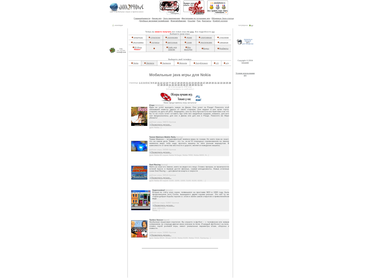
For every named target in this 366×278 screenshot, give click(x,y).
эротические (206, 42)
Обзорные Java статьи (223, 18)
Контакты (206, 21)
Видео (206, 48)
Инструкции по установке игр (196, 18)
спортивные (206, 37)
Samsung (166, 63)
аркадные (138, 37)
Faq (199, 21)
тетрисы (155, 42)
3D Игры (138, 47)
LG (217, 63)
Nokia (135, 63)
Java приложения (171, 18)
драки (189, 37)
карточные (172, 42)
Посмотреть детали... (161, 125)
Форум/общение (178, 21)
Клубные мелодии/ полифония (154, 21)
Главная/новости (142, 18)
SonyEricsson (201, 63)
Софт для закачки (172, 48)
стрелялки (224, 37)
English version (220, 21)
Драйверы (223, 48)
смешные (223, 42)
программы (138, 42)
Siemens (150, 63)
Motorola (183, 63)
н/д (227, 63)
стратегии (155, 37)
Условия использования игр (245, 74)
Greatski (245, 63)
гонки (189, 42)
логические (172, 37)
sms (192, 32)
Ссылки (191, 21)
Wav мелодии (188, 48)
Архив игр (156, 18)
